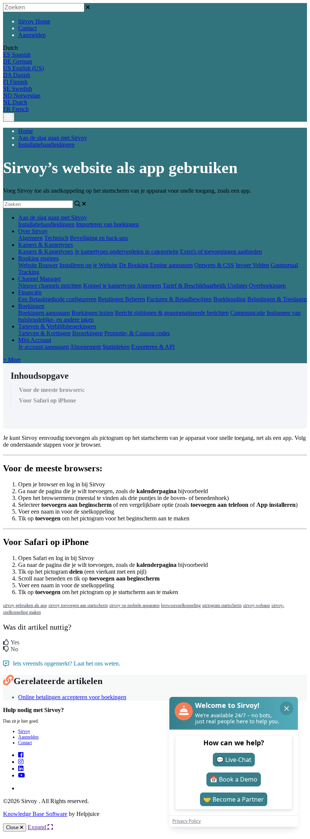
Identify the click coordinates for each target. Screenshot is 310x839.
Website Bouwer (38, 265)
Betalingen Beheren (121, 299)
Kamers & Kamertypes (45, 244)
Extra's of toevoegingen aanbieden (221, 251)
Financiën (30, 292)
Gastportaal (284, 265)
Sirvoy (24, 731)
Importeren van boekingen (107, 224)
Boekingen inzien (92, 313)
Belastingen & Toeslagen (277, 299)
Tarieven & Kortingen (44, 333)
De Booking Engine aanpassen (156, 265)
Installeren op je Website (88, 265)
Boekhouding (229, 299)
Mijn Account (34, 340)
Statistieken (116, 347)
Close (13, 827)
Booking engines (38, 258)
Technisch (56, 238)
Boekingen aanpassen (44, 313)
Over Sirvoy (33, 231)
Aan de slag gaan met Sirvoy (52, 138)
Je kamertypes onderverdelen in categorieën (126, 251)
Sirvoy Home (34, 21)
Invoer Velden (252, 265)
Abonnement (85, 347)
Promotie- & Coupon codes (137, 333)
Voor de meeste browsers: (52, 390)
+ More (12, 359)
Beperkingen (87, 333)
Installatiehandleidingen (46, 144)
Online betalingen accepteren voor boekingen (72, 697)
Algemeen (30, 238)
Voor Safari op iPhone (47, 400)
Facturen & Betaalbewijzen (179, 299)
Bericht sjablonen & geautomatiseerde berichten (172, 313)
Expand (38, 827)
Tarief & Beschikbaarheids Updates (205, 285)
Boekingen (31, 306)
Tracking (28, 272)
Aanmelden (32, 35)
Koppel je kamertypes (109, 285)
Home (25, 131)
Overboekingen (267, 285)
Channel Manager (39, 279)
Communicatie (247, 313)
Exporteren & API (153, 347)
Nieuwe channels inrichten (50, 285)
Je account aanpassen (43, 347)
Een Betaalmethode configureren (57, 299)
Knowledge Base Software (35, 814)
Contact (27, 28)
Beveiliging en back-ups (99, 238)
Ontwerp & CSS (214, 265)
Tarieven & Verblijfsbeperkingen (57, 326)
